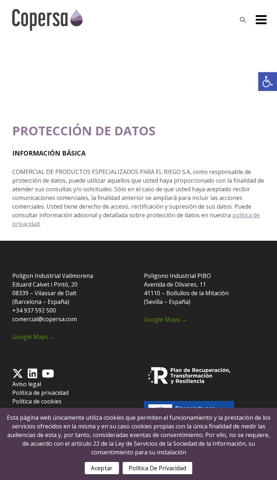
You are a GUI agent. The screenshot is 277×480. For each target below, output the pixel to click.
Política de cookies (37, 401)
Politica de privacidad (40, 393)
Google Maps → (34, 337)
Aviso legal (26, 384)
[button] (267, 81)
